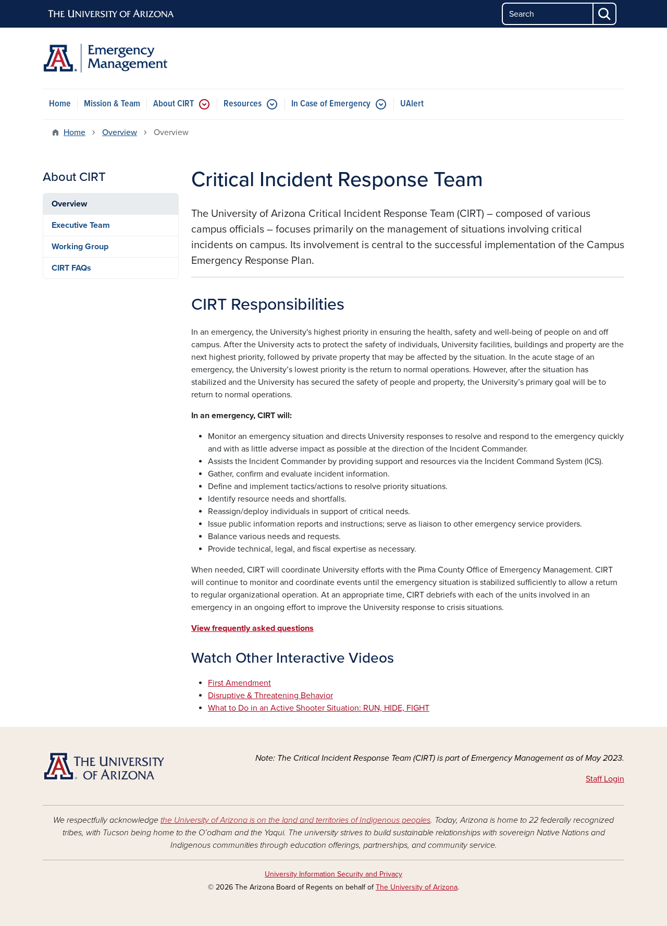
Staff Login (605, 779)
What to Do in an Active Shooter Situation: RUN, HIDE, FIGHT (318, 708)
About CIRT (173, 104)
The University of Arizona (417, 887)
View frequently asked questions (252, 628)
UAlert (412, 104)
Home (60, 104)
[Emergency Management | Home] (135, 58)
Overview (119, 132)
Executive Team (81, 225)
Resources (243, 104)
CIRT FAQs (71, 268)
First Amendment (239, 683)
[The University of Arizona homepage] (111, 14)
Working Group (80, 246)
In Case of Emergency (330, 104)
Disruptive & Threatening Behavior (270, 695)
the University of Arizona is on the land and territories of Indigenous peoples (295, 820)
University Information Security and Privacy (333, 874)
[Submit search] (605, 14)
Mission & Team (112, 104)
